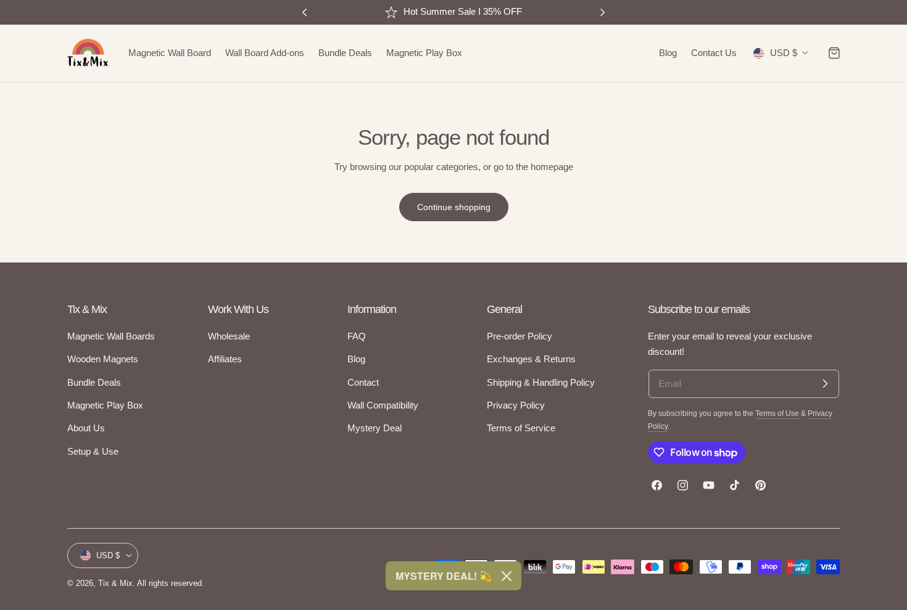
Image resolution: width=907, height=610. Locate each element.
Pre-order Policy (519, 336)
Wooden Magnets (102, 359)
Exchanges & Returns (531, 359)
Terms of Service (521, 428)
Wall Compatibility (382, 405)
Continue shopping (454, 207)
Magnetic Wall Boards (111, 336)
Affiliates (225, 359)
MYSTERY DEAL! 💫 (444, 576)
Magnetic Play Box (105, 405)
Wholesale (229, 336)
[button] (834, 53)
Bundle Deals (94, 383)
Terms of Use (778, 413)
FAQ (356, 336)
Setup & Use (92, 452)
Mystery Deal (374, 428)
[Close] (506, 576)
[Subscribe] (825, 384)
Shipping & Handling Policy (541, 383)
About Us (86, 428)
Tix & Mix (115, 583)
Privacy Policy (516, 405)
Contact (363, 383)
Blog (356, 359)
